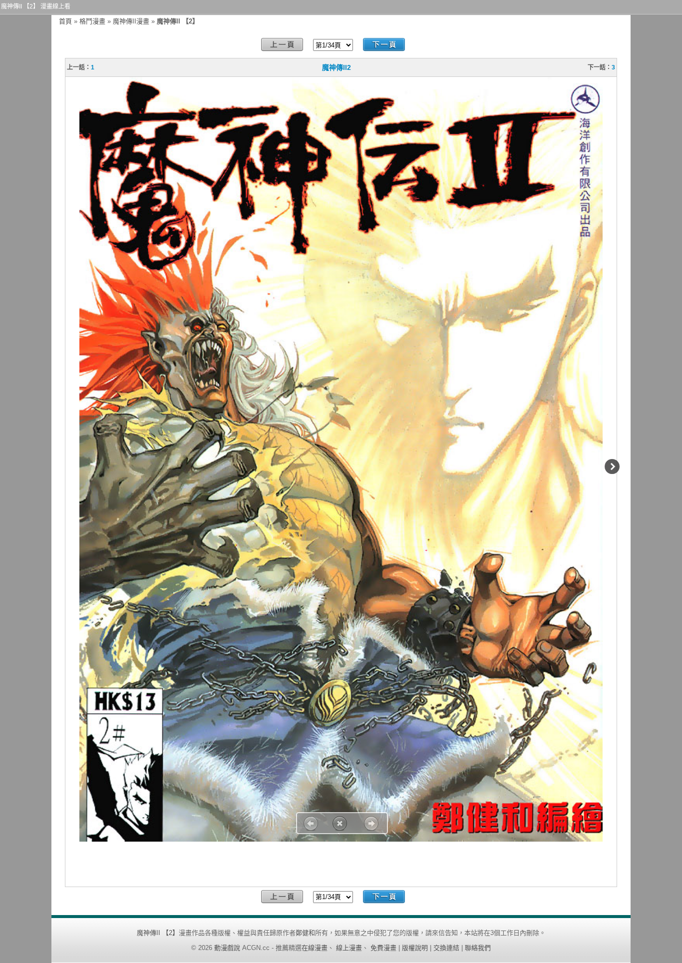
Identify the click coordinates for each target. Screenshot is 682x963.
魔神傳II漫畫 (131, 21)
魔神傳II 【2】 (158, 933)
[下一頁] (384, 44)
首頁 (65, 21)
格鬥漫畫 (92, 21)
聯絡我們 (478, 948)
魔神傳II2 (336, 67)
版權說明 (415, 948)
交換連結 (446, 948)
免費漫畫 (383, 948)
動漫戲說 (227, 948)
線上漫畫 (349, 948)
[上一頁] (282, 44)
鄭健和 (305, 933)
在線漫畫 (315, 948)
